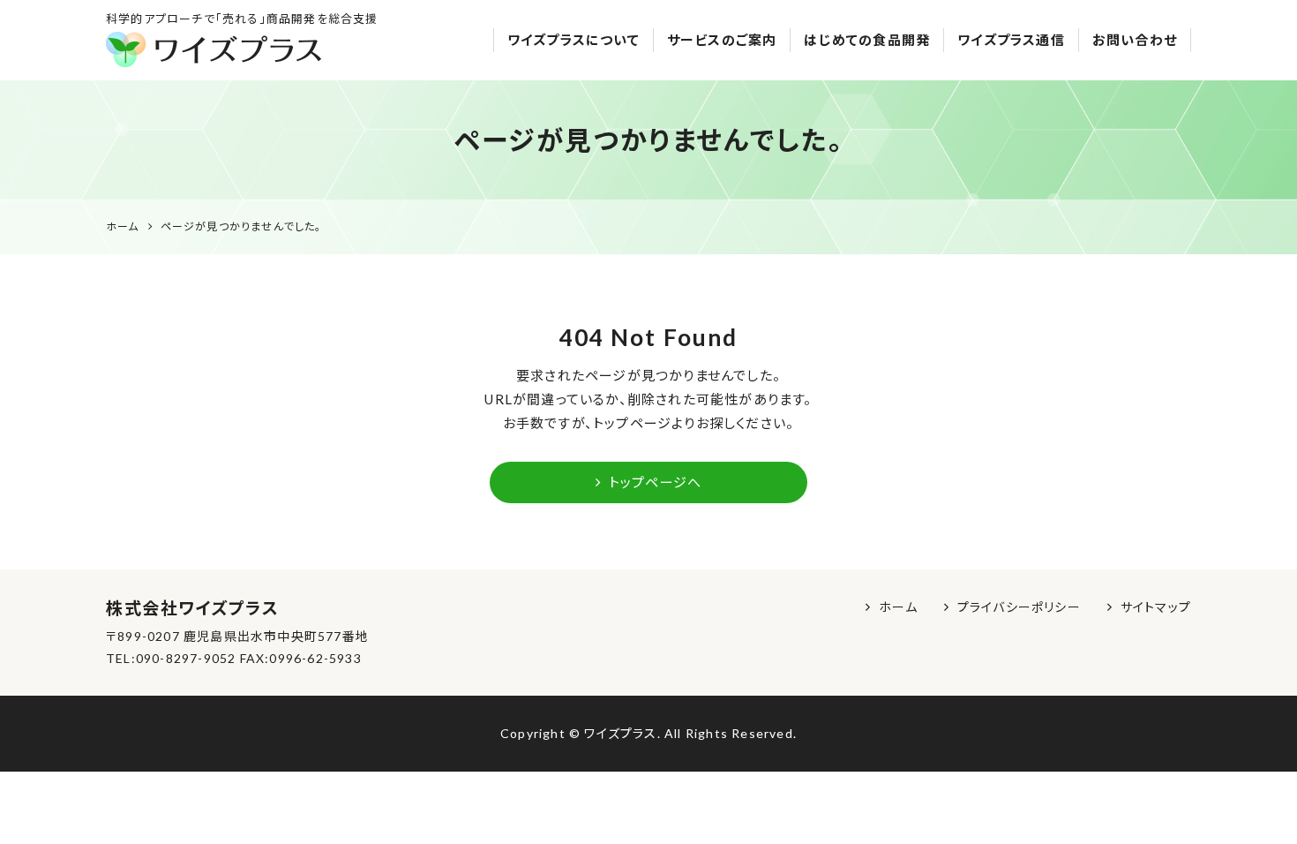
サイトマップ (1156, 606)
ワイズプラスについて (573, 40)
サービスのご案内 (722, 40)
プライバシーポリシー (1019, 606)
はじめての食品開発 (867, 40)
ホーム (898, 606)
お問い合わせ (1134, 40)
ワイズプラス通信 (1011, 40)
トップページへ (655, 482)
